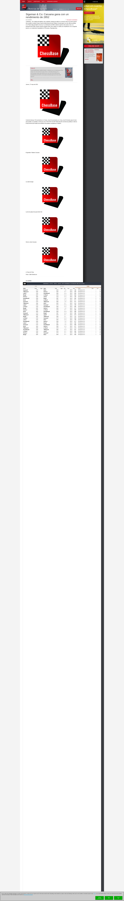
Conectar (95, 1)
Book (36, 286)
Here (94, 893)
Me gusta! (69, 19)
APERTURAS (37, 1)
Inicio (30, 1)
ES (66, 9)
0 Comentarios (74, 19)
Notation (62, 286)
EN (65, 9)
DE (63, 9)
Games (88, 286)
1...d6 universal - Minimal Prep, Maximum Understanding (92, 51)
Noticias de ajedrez (37, 8)
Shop (23, 1)
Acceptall (118, 898)
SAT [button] (43, 1)
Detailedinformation (100, 898)
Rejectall (109, 898)
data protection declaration (28, 894)
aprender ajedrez (52, 1)
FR (68, 9)
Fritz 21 (33, 68)
